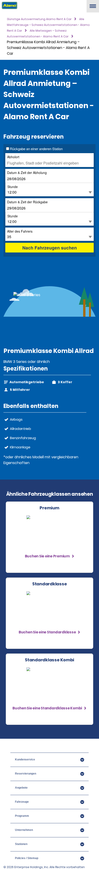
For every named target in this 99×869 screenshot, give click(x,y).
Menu (93, 8)
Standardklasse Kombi (49, 660)
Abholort (13, 157)
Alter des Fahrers (19, 231)
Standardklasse (49, 584)
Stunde (12, 186)
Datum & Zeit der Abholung (27, 172)
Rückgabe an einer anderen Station (36, 149)
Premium (49, 508)
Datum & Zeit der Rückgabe (27, 202)
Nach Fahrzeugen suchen (49, 247)
